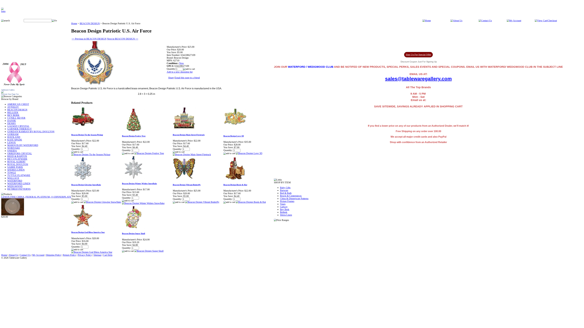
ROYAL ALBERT (16, 161)
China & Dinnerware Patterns (294, 198)
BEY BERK (13, 115)
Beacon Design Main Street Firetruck (189, 135)
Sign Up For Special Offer (418, 54)
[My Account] (514, 20)
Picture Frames (287, 201)
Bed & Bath (286, 193)
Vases (282, 204)
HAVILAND (13, 137)
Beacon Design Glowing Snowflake (86, 185)
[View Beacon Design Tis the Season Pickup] (90, 154)
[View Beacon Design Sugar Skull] (148, 251)
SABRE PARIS (15, 167)
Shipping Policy (53, 255)
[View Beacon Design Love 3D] (249, 153)
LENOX (11, 142)
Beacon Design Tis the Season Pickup (87, 135)
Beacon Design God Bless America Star (88, 232)
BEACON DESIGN (17, 109)
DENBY (11, 123)
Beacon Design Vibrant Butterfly (187, 185)
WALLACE (13, 178)
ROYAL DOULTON (17, 164)
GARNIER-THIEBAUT (19, 129)
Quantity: (171, 69)
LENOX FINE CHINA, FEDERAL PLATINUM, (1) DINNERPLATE (36, 197)
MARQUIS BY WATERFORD (22, 145)
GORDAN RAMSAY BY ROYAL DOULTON (30, 131)
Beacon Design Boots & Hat (235, 185)
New (181, 63)
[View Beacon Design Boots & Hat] (251, 202)
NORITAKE (13, 148)
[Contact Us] (485, 20)
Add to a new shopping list (180, 72)
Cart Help (107, 255)
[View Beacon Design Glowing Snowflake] (102, 202)
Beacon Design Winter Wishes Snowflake (139, 183)
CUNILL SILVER (16, 118)
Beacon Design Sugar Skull (133, 233)
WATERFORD (14, 180)
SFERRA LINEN (16, 170)
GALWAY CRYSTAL (18, 126)
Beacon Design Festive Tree (134, 136)
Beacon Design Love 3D (233, 136)
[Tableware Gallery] (2, 92)
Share (171, 77)
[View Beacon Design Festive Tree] (149, 153)
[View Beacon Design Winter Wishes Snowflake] (143, 203)
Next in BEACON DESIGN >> (122, 39)
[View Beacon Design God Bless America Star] (91, 252)
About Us (13, 255)
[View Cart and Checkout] (546, 20)
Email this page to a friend (187, 77)
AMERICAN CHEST (18, 104)
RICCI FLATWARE (17, 159)
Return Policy (69, 255)
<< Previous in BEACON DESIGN (89, 39)
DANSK (11, 120)
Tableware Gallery (8, 90)
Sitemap (97, 255)
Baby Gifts (285, 187)
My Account (38, 255)
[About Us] (456, 20)
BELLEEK (12, 112)
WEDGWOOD (15, 186)
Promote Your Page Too (10, 94)
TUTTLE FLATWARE (18, 175)
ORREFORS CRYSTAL (19, 153)
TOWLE (11, 172)
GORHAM (12, 134)
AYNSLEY (13, 107)
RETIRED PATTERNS (19, 189)
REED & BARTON (17, 156)
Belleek (283, 212)
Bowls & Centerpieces (291, 196)
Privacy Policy (85, 255)
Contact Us (25, 255)
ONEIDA (12, 150)
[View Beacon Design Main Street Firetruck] (192, 154)
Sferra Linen (286, 215)
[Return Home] (3, 11)
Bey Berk (284, 209)
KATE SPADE (14, 139)
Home (74, 23)
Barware (284, 190)
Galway (284, 206)
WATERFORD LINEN (18, 183)
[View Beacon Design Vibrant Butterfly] (202, 202)
